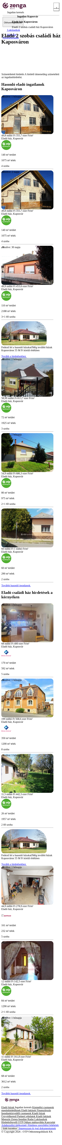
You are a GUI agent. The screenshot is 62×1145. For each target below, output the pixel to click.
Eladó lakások (29, 1110)
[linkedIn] (8, 1104)
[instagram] (5, 1104)
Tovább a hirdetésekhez (14, 356)
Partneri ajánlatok (26, 1116)
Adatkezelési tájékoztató (14, 1125)
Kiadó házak (38, 1113)
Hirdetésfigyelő (9, 1122)
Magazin (6, 1119)
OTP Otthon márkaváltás (31, 1122)
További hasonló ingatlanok (16, 585)
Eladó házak (8, 1107)
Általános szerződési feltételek (43, 1125)
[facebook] (2, 1104)
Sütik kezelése (10, 1128)
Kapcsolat (50, 1122)
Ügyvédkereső (9, 1116)
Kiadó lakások (43, 1116)
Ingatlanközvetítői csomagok (16, 1113)
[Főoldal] (10, 16)
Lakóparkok (40, 1119)
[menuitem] (13, 12)
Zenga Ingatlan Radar (22, 1119)
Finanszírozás (44, 1110)
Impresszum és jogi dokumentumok (37, 1128)
